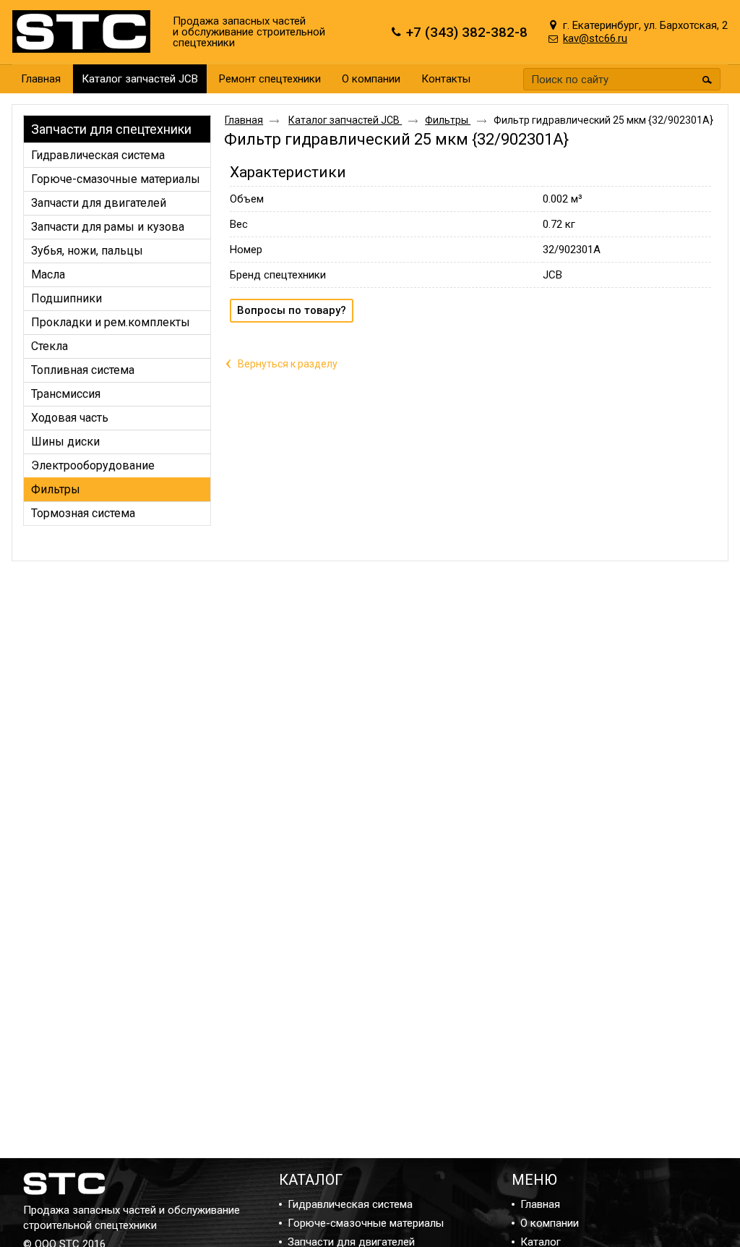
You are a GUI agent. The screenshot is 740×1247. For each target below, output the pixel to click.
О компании (549, 1223)
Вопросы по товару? (291, 310)
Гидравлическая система (350, 1204)
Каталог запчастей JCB (140, 78)
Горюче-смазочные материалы (366, 1223)
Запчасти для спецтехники (111, 129)
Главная (244, 120)
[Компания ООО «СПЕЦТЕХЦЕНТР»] (84, 32)
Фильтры (447, 120)
